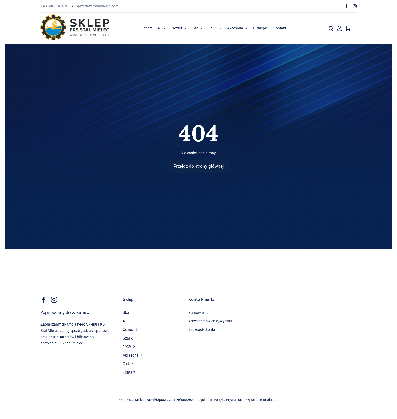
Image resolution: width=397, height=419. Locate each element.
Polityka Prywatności (229, 400)
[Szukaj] (331, 28)
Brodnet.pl (270, 400)
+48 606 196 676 (55, 6)
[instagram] (355, 6)
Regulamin (204, 400)
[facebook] (346, 6)
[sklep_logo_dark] (74, 16)
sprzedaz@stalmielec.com (97, 6)
